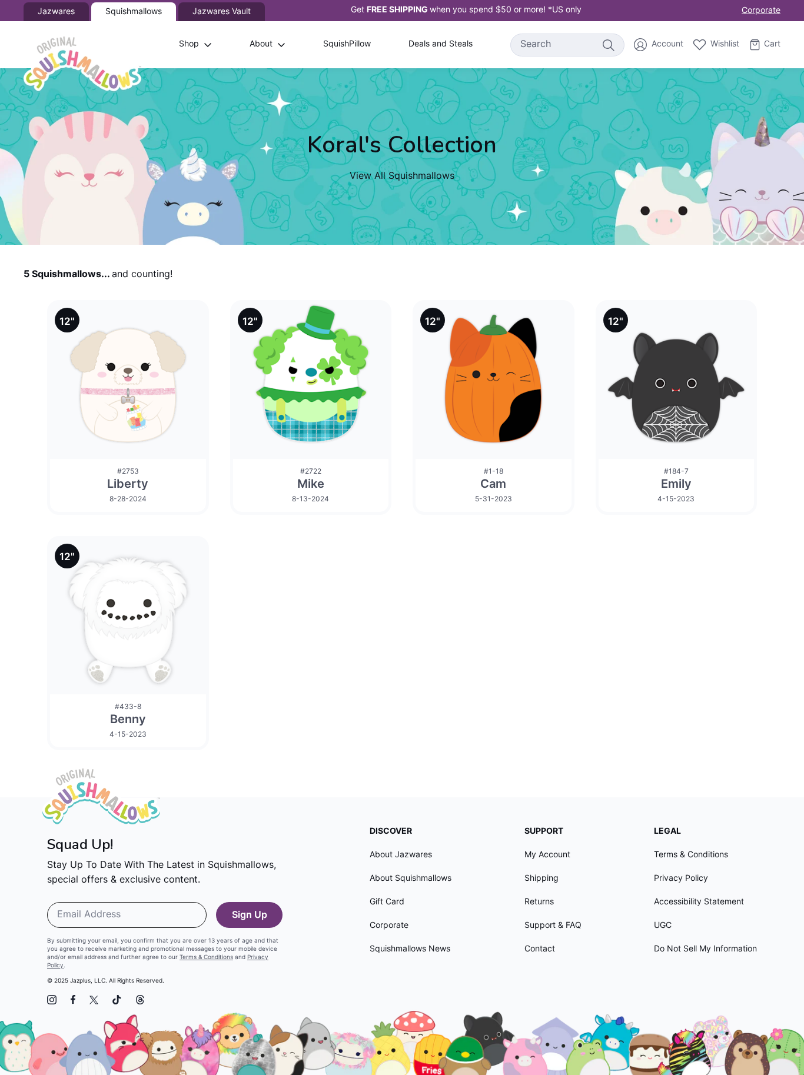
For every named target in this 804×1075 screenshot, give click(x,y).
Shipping (541, 878)
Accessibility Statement (699, 902)
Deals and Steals (440, 44)
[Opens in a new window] (52, 999)
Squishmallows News (410, 949)
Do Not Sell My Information (705, 949)
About (261, 44)
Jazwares (56, 12)
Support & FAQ (553, 925)
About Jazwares (401, 855)
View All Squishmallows (402, 176)
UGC (663, 925)
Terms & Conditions (206, 957)
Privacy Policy (681, 878)
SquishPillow (347, 44)
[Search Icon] (608, 45)
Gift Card (387, 902)
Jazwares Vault (221, 12)
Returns (539, 902)
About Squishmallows (410, 878)
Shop (189, 44)
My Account (547, 855)
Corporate (761, 10)
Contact (539, 949)
